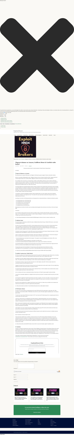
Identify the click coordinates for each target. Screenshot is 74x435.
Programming (14, 422)
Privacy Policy (52, 421)
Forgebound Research (18, 131)
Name (15, 374)
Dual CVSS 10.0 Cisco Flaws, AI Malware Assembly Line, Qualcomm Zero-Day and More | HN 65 (21, 398)
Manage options (3, 118)
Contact (39, 422)
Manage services (4, 119)
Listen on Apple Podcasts (29, 422)
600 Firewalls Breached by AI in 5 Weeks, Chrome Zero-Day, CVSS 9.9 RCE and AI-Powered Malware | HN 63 (53, 399)
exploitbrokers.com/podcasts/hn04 (21, 336)
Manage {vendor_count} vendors (6, 120)
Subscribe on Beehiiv (37, 412)
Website (15, 379)
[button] (37, 55)
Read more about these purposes (6, 121)
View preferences (18, 123)
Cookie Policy (3, 125)
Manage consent (2, 434)
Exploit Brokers (15, 421)
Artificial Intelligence (15, 425)
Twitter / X (51, 425)
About (39, 421)
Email (15, 377)
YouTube (55, 425)
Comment (16, 368)
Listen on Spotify (27, 421)
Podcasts (21, 354)
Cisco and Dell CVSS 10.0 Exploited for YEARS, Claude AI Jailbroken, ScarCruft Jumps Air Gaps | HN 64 (37, 398)
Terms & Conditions (53, 422)
